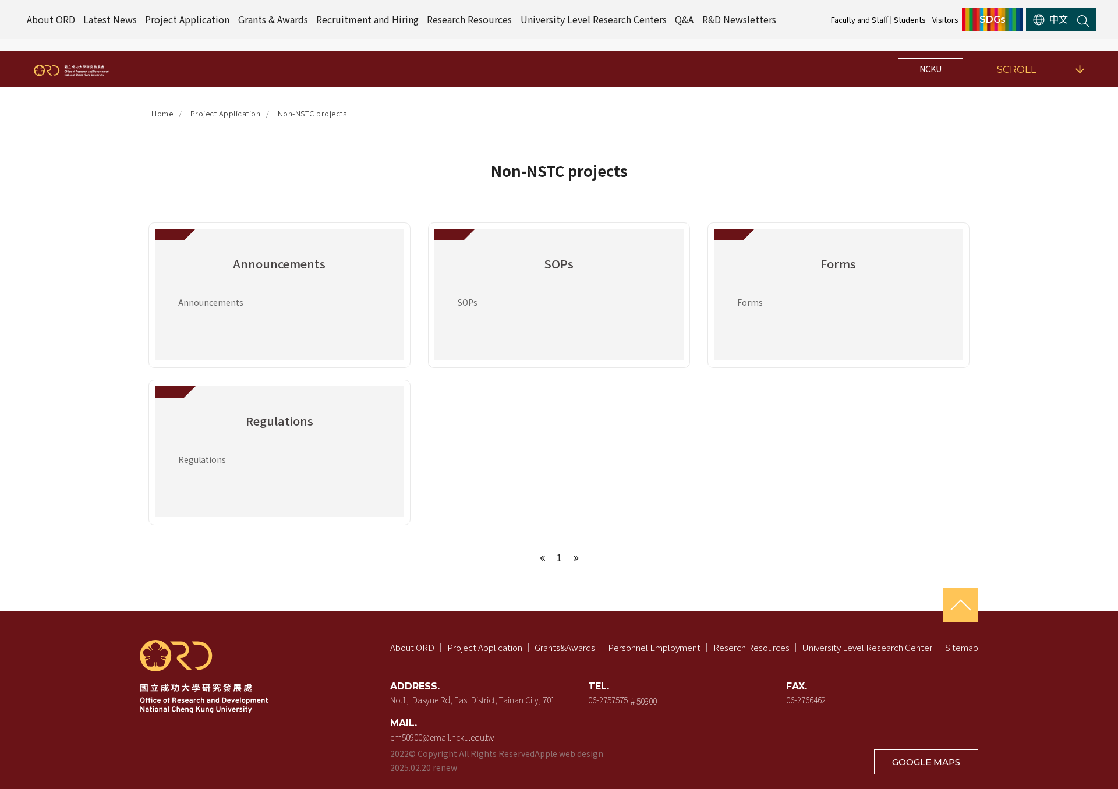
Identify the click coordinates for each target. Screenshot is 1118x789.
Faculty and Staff (859, 19)
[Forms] (838, 295)
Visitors (945, 19)
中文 (1058, 19)
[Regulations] (279, 452)
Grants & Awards (273, 19)
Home (162, 113)
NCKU (930, 69)
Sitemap (961, 647)
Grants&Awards (565, 647)
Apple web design (569, 753)
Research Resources (469, 19)
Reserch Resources (751, 647)
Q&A (684, 19)
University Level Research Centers (594, 19)
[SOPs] (559, 295)
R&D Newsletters (739, 19)
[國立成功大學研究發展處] (71, 69)
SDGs (992, 19)
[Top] (960, 605)
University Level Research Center (867, 647)
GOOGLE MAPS (926, 761)
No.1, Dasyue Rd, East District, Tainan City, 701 (472, 700)
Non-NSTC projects (312, 113)
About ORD (51, 19)
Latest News (110, 19)
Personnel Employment (654, 647)
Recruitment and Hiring (367, 19)
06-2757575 (608, 700)
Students (910, 19)
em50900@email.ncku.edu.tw (442, 737)
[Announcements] (279, 295)
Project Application (187, 19)
